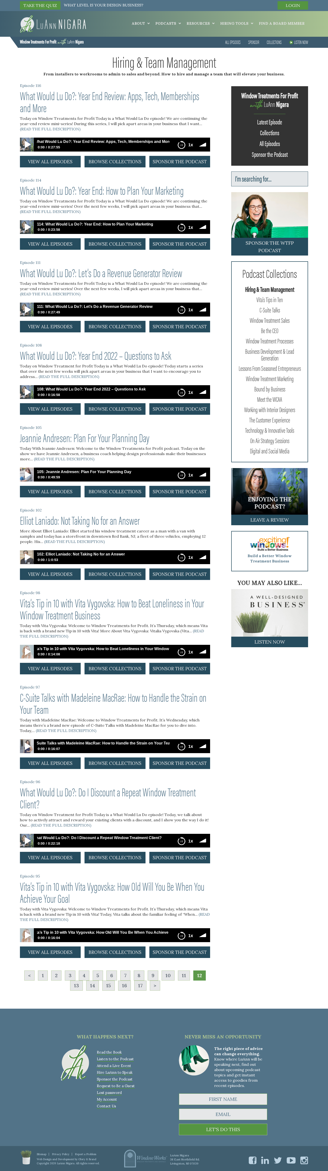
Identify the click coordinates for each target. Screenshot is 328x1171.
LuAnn (52, 41)
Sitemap (41, 1154)
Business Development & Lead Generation (269, 354)
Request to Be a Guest (116, 1086)
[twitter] (278, 1160)
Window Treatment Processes (269, 340)
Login (293, 5)
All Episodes (233, 41)
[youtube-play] (291, 1160)
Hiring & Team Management (269, 289)
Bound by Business (269, 388)
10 (168, 975)
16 (124, 985)
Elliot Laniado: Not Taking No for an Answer (80, 520)
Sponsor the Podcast (270, 154)
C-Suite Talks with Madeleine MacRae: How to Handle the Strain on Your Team (113, 703)
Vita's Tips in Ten (269, 299)
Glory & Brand (87, 1159)
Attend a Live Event (114, 1065)
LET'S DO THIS (223, 1129)
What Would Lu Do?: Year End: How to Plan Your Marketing (102, 190)
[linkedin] (265, 1160)
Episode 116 (30, 85)
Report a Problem (85, 1154)
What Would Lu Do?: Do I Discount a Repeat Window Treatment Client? (108, 797)
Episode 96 (30, 781)
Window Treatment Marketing (270, 378)
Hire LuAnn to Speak (115, 1072)
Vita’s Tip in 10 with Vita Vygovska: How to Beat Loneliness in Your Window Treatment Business (112, 608)
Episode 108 (31, 345)
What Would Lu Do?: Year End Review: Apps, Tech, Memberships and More (109, 101)
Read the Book (109, 1052)
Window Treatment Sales (270, 320)
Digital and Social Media (269, 450)
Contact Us (106, 1106)
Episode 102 (31, 510)
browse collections (115, 162)
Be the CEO (269, 330)
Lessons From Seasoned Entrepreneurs (270, 368)
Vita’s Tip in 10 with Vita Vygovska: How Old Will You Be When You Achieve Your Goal (112, 892)
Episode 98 (30, 592)
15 (108, 985)
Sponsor (253, 41)
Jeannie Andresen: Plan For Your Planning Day (84, 437)
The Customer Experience (269, 419)
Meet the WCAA (269, 399)
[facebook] (252, 1160)
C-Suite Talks (270, 309)
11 (184, 975)
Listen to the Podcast (115, 1059)
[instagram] (304, 1160)
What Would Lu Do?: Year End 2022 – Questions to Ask (95, 355)
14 (92, 985)
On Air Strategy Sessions (269, 440)
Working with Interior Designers (269, 409)
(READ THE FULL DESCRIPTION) (50, 129)
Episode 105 (31, 427)
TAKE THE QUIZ (40, 5)
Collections (274, 41)
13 (76, 985)
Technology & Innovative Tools (269, 430)
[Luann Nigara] (53, 23)
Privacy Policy (60, 1154)
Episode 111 (30, 262)
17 (140, 985)
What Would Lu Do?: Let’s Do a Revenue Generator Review (101, 272)
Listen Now (301, 41)
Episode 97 (30, 687)
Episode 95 (30, 876)
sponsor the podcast (180, 162)
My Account (107, 1099)
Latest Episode (269, 121)
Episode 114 (30, 180)
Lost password (109, 1092)
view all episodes (50, 162)
